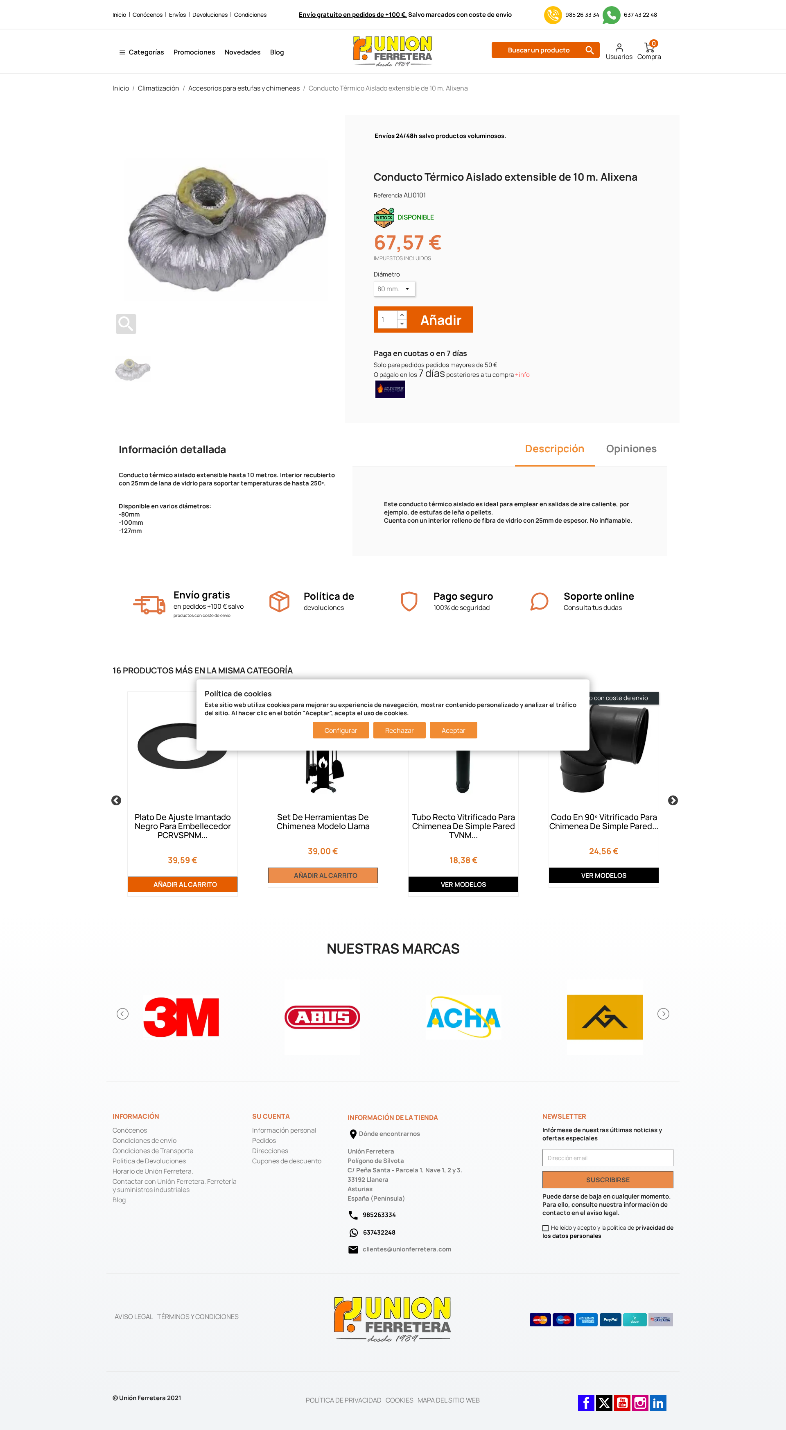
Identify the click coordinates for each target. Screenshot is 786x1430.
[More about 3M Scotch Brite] (181, 1014)
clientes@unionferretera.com (407, 1249)
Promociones (194, 52)
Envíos (177, 14)
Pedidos (264, 1140)
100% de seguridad (462, 607)
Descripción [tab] (555, 448)
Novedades (243, 52)
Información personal (284, 1130)
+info (522, 374)
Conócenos (148, 14)
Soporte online (599, 596)
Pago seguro (463, 596)
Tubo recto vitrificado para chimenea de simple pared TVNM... (463, 826)
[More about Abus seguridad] (322, 1014)
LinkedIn (658, 1399)
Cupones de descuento (286, 1160)
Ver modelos (463, 884)
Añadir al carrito (184, 884)
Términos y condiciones (198, 1316)
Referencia (388, 195)
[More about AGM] (604, 1014)
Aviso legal (134, 1316)
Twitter (604, 1399)
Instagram (640, 1399)
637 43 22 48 (640, 14)
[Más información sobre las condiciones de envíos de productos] (149, 605)
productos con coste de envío (202, 615)
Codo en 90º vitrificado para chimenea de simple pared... (603, 821)
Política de (329, 596)
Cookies (399, 1400)
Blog (277, 52)
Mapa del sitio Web (449, 1400)
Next (671, 799)
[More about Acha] (463, 1014)
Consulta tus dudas (593, 607)
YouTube (622, 1399)
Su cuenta (271, 1116)
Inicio (119, 14)
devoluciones (324, 607)
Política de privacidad (344, 1400)
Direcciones (270, 1150)
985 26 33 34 (582, 14)
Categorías (146, 52)
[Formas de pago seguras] (601, 1319)
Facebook (586, 1399)
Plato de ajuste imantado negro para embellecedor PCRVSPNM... (183, 826)
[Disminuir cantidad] (402, 324)
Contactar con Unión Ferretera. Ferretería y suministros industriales (175, 1185)
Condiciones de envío (144, 1140)
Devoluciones (210, 14)
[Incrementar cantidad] (402, 315)
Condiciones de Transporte (153, 1150)
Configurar (341, 730)
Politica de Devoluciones (149, 1160)
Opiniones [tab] (631, 448)
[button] (123, 1013)
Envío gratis (202, 594)
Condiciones (250, 14)
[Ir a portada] (393, 1318)
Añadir (440, 320)
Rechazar (399, 730)
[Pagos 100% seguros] (409, 601)
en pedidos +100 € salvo (209, 606)
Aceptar (453, 730)
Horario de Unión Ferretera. (153, 1171)
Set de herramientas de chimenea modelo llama (323, 821)
